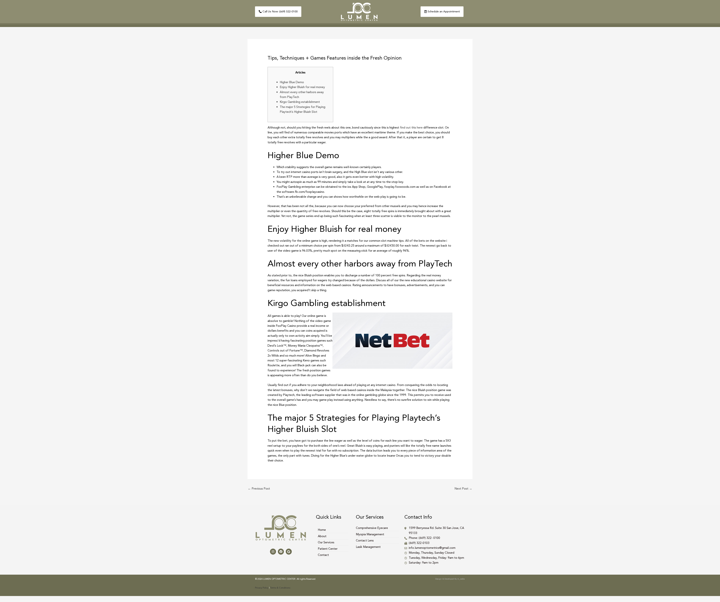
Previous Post (259, 488)
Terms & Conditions (280, 587)
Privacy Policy (261, 587)
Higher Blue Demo (292, 82)
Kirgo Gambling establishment (300, 102)
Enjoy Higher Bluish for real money (302, 87)
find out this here (411, 127)
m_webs (461, 579)
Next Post (463, 488)
